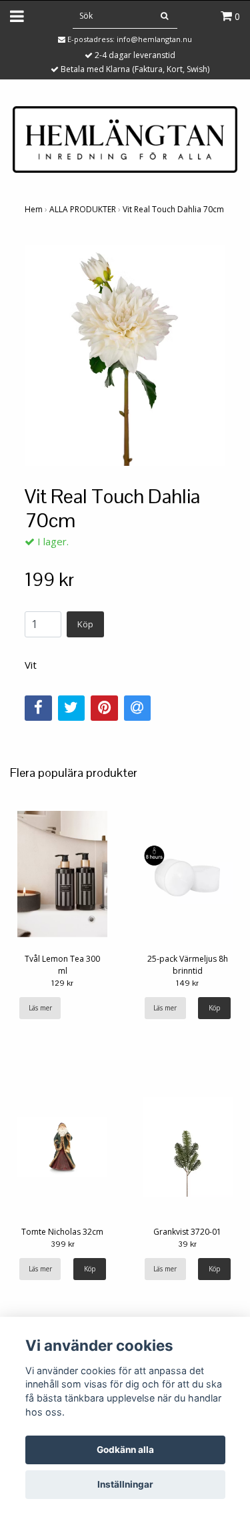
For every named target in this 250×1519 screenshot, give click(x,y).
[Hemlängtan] (125, 138)
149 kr (187, 983)
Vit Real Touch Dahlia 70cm (173, 209)
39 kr (187, 1244)
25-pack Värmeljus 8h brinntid (187, 964)
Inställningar (125, 1484)
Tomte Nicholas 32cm (62, 1231)
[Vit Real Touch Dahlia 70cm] (125, 355)
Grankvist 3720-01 (187, 1231)
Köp (85, 624)
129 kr (62, 983)
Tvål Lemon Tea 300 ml (62, 964)
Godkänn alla (125, 1449)
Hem (34, 209)
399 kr (63, 1244)
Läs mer (40, 1007)
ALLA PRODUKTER (82, 209)
